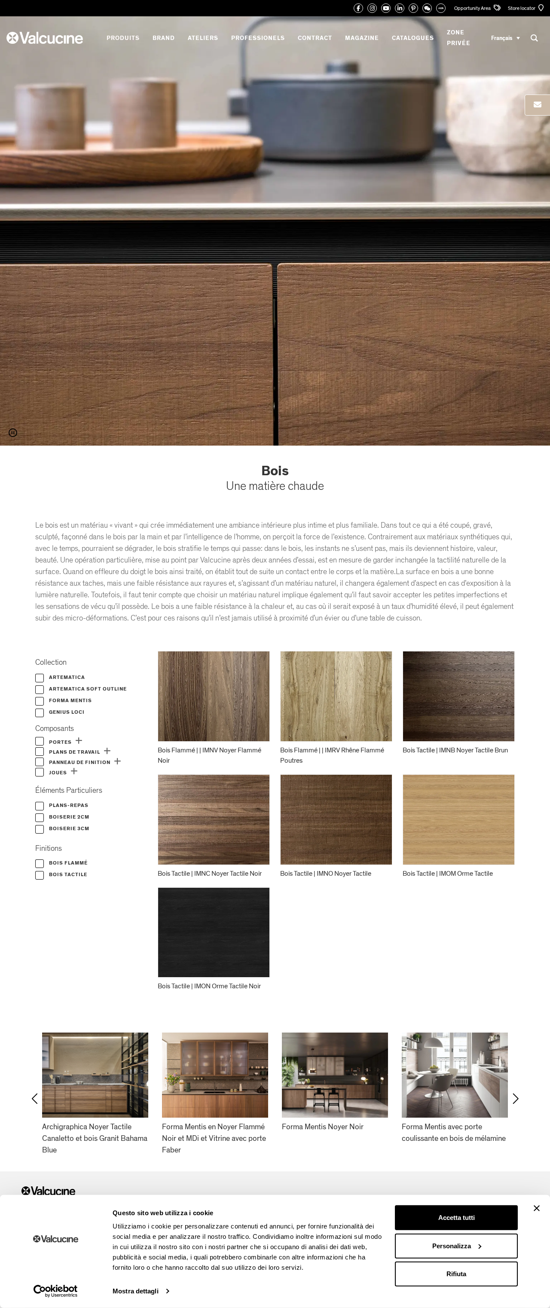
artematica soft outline (87, 688)
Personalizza (451, 1245)
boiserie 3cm (68, 828)
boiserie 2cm (68, 816)
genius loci (66, 712)
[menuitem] (505, 38)
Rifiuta (456, 1273)
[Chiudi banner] (537, 1208)
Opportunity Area (473, 8)
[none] (505, 38)
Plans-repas (68, 805)
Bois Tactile (67, 874)
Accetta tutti (456, 1217)
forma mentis (70, 700)
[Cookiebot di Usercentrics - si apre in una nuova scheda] (55, 1291)
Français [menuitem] (501, 38)
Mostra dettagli (136, 1291)
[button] (78, 741)
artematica (66, 677)
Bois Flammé (68, 862)
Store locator (522, 8)
